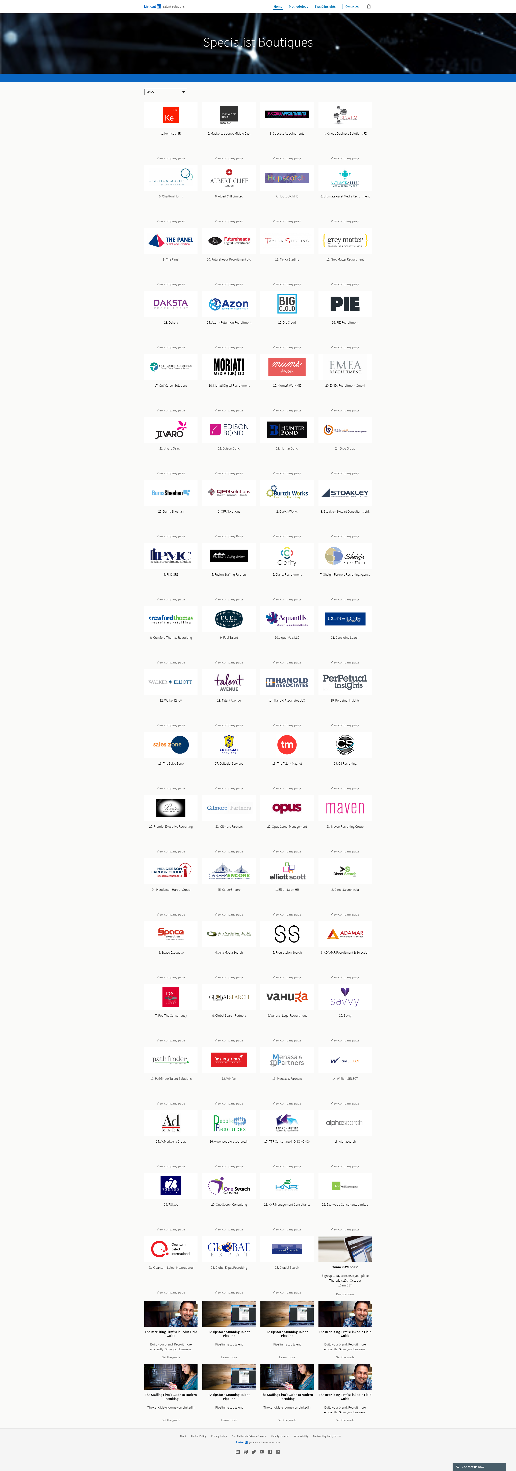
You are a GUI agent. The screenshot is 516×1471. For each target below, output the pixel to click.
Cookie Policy (198, 1436)
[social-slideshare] (246, 1452)
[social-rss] (278, 1452)
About (183, 1436)
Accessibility (301, 1436)
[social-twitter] (254, 1452)
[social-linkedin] (238, 1452)
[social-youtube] (262, 1452)
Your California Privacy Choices (249, 1436)
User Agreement (280, 1436)
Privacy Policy (219, 1436)
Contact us (352, 6)
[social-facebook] (270, 1452)
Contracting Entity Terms (327, 1436)
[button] (165, 92)
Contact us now (472, 1467)
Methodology (298, 6)
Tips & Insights (325, 6)
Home (278, 6)
